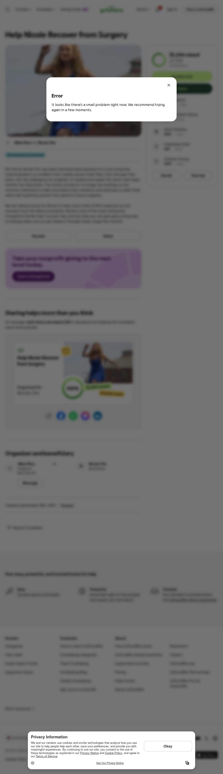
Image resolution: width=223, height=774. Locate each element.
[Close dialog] (168, 85)
